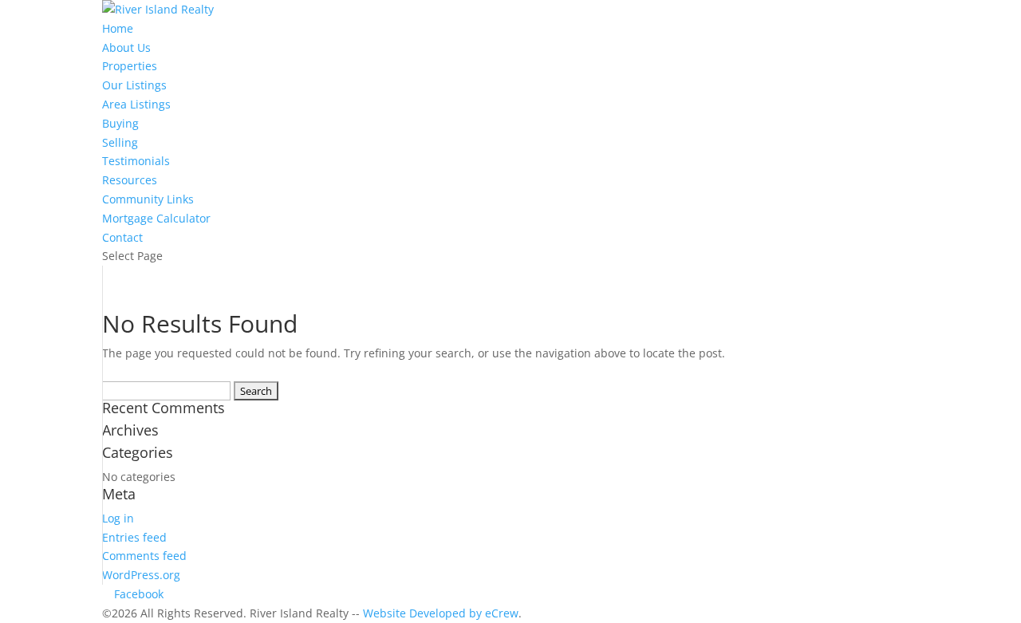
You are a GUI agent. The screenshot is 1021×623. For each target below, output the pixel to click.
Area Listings (136, 104)
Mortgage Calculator (156, 218)
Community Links (148, 199)
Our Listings (134, 85)
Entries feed (134, 537)
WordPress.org (141, 574)
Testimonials (136, 160)
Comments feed (144, 555)
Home (117, 28)
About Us (126, 47)
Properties (129, 65)
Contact (122, 237)
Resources (129, 179)
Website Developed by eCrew (440, 613)
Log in (118, 518)
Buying (120, 123)
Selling (120, 142)
